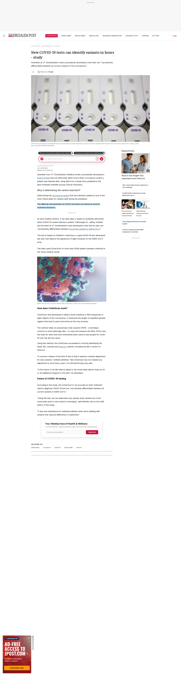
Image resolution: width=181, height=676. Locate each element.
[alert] (17, 654)
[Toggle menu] (4, 36)
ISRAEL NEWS (66, 36)
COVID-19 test (43, 178)
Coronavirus (57, 46)
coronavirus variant (60, 195)
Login (175, 36)
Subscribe (92, 432)
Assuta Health (68, 447)
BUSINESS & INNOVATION (112, 36)
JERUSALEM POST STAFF (46, 165)
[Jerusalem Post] (21, 36)
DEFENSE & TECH (132, 36)
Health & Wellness (47, 46)
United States (35, 447)
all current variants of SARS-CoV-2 (84, 229)
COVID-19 (57, 447)
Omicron (62, 347)
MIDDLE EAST (94, 36)
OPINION (145, 36)
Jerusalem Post (35, 46)
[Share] (33, 72)
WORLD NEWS (80, 36)
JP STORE (155, 36)
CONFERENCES (51, 36)
